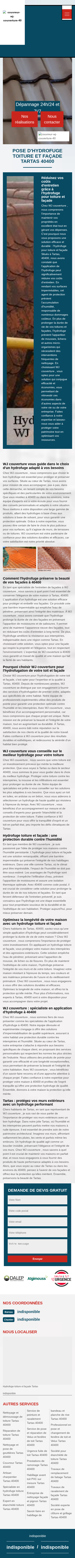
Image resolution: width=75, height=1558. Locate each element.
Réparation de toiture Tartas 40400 (11, 1434)
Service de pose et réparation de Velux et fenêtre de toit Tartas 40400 (37, 1436)
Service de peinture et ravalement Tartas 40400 (35, 1416)
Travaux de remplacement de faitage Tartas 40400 (61, 1475)
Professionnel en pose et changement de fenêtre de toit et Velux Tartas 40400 (61, 1434)
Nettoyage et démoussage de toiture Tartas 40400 (12, 1418)
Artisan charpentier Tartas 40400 (11, 1476)
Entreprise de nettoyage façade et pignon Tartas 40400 (37, 1499)
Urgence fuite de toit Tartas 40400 (37, 1452)
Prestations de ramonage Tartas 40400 (37, 1465)
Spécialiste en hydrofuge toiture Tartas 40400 (13, 1490)
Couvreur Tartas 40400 (12, 1464)
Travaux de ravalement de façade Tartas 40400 (59, 1493)
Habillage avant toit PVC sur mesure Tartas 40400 (36, 1481)
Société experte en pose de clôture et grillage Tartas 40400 (61, 1511)
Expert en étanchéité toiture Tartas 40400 (13, 1505)
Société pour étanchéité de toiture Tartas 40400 (59, 1457)
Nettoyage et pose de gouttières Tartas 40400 (13, 1450)
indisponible (28, 1312)
